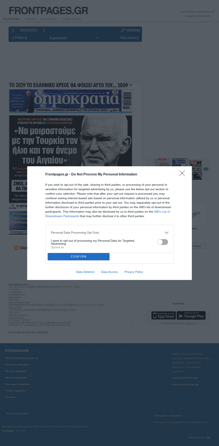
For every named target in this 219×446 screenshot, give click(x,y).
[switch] (162, 242)
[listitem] (109, 232)
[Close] (183, 175)
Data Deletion (85, 272)
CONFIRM (79, 256)
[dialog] (109, 223)
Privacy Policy (133, 272)
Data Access (109, 272)
